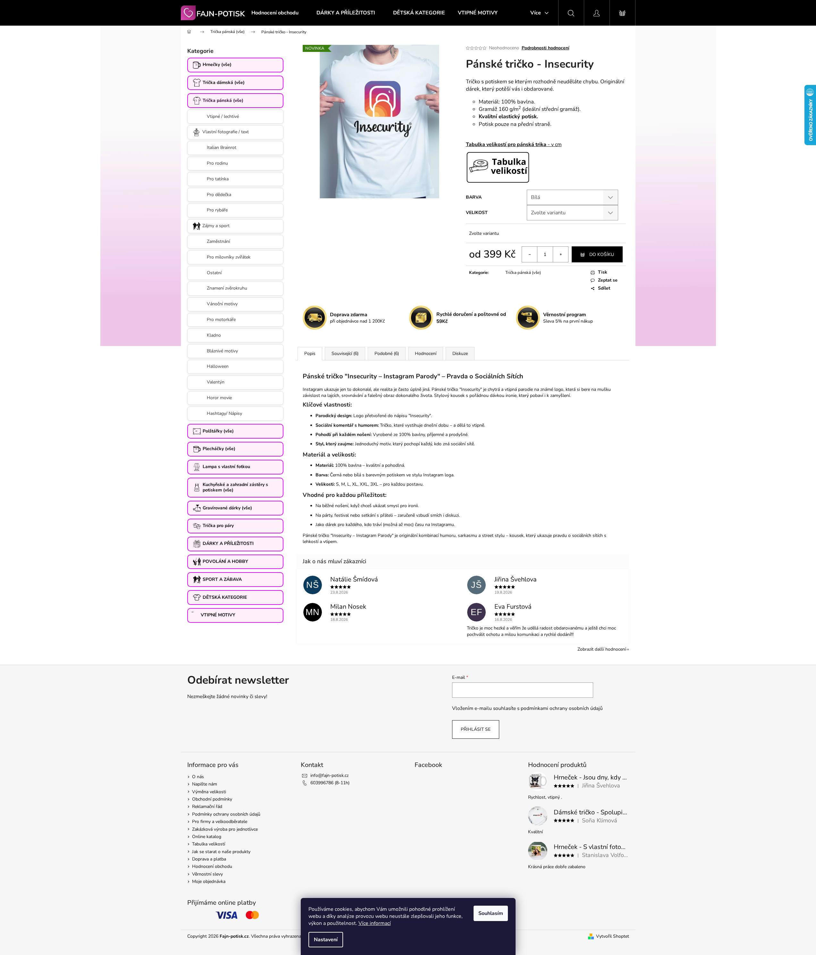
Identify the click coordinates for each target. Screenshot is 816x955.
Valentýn (215, 382)
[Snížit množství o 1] (529, 254)
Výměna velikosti (209, 792)
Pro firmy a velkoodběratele (219, 822)
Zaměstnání (218, 241)
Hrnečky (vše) (217, 65)
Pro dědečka (219, 195)
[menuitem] (275, 13)
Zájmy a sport (216, 226)
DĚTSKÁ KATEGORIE (225, 597)
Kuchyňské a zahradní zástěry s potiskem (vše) (235, 487)
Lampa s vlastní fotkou (226, 467)
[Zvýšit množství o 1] (560, 254)
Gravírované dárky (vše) (227, 508)
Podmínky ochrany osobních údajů (226, 814)
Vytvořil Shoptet (612, 936)
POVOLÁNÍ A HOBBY (225, 561)
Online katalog (206, 837)
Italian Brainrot (221, 147)
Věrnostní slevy (207, 874)
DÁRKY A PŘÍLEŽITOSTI (228, 543)
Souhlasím (490, 913)
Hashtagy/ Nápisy (224, 413)
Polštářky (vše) (218, 431)
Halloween (218, 366)
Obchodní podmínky (212, 799)
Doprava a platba (209, 859)
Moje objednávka (208, 881)
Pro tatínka (218, 179)
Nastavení (326, 939)
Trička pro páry (218, 526)
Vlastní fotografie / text (225, 132)
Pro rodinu (217, 163)
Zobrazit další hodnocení (601, 649)
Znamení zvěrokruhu (227, 288)
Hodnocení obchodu (212, 866)
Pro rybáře (217, 210)
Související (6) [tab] (345, 353)
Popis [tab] (309, 353)
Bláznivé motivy (222, 351)
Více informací (374, 923)
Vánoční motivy (222, 304)
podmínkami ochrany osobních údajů (562, 708)
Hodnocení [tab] (425, 353)
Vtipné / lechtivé (223, 116)
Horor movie (219, 398)
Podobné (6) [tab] (386, 353)
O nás (198, 777)
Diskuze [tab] (460, 353)
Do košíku (601, 254)
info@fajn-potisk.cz (329, 775)
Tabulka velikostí (208, 844)
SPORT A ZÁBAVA (222, 579)
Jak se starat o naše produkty (221, 852)
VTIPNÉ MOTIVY (218, 615)
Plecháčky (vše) (219, 449)
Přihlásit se (476, 729)
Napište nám (204, 784)
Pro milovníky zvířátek (228, 257)
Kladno (214, 335)
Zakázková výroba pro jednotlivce (225, 829)
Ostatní (214, 273)
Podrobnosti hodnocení (545, 48)
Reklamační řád (207, 806)
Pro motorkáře (221, 320)
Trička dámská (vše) (224, 82)
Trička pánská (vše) (223, 100)
